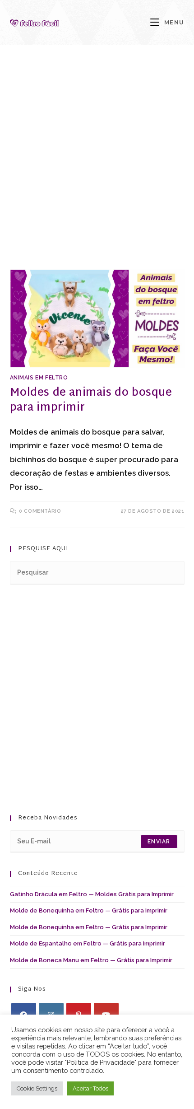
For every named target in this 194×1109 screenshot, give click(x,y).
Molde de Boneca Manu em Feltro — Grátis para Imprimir (91, 960)
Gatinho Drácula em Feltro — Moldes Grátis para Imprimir (92, 894)
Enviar (159, 841)
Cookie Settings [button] (37, 1088)
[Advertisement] (97, 168)
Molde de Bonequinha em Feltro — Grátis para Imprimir (88, 910)
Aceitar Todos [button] (90, 1088)
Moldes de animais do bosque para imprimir (91, 400)
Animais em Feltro (39, 377)
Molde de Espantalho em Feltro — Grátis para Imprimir (87, 943)
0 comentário (40, 511)
